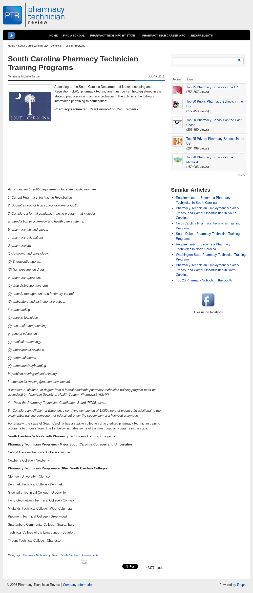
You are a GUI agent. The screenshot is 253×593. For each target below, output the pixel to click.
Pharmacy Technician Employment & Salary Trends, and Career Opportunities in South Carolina (207, 213)
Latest (190, 79)
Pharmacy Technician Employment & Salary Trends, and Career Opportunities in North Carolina (207, 270)
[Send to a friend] (85, 568)
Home (11, 45)
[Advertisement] (86, 166)
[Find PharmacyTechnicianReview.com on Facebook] (209, 307)
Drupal (241, 585)
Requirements (90, 555)
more (241, 174)
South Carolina (69, 555)
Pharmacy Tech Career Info (164, 35)
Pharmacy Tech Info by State (40, 555)
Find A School (74, 35)
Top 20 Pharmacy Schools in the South (204, 280)
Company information (78, 585)
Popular (177, 79)
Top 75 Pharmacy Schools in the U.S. (213, 87)
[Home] (34, 26)
